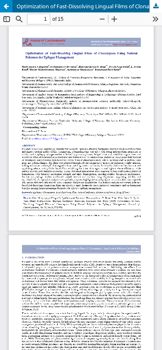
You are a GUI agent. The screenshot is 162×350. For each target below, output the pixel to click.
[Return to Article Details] (6, 6)
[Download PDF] (156, 6)
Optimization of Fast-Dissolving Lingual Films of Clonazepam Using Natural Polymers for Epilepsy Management (89, 6)
